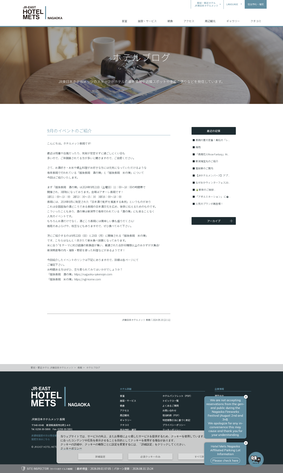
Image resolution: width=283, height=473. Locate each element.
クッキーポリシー (171, 429)
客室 (124, 21)
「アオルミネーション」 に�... (213, 196)
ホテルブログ (93, 367)
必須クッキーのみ (150, 456)
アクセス (189, 21)
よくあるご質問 (170, 405)
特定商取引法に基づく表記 (176, 420)
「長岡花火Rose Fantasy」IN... (212, 154)
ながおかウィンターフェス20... (213, 182)
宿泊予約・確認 (128, 429)
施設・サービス (147, 21)
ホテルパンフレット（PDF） (177, 395)
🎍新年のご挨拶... (205, 189)
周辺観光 (210, 21)
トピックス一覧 (170, 400)
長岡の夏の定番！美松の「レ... (213, 140)
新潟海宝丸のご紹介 (207, 161)
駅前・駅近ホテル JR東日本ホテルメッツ (52, 367)
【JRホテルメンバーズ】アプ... (213, 175)
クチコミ (255, 21)
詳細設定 (100, 456)
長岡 (79, 367)
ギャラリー (233, 21)
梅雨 (198, 147)
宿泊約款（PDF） (171, 415)
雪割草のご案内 (204, 168)
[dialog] (141, 446)
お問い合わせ (169, 410)
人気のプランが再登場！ (209, 204)
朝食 (170, 21)
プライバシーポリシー (174, 424)
